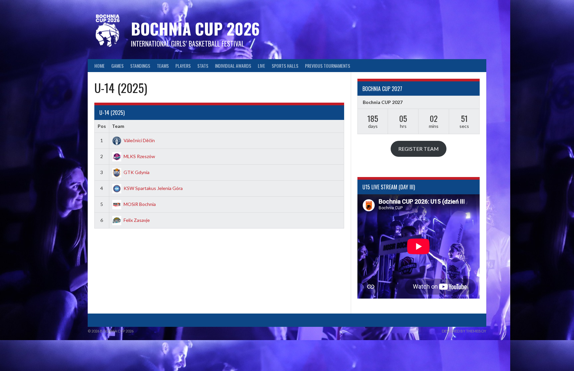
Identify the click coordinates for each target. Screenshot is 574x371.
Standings (140, 65)
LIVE (261, 65)
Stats (202, 65)
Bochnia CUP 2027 (383, 102)
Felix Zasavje (137, 220)
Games (117, 65)
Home (99, 65)
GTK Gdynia (136, 172)
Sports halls (285, 65)
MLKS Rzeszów (139, 156)
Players (183, 65)
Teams (163, 65)
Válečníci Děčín (139, 140)
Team (118, 126)
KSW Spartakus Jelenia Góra (153, 188)
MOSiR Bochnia (140, 204)
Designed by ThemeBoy (464, 331)
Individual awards (233, 65)
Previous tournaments (327, 65)
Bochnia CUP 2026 (195, 28)
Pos (102, 126)
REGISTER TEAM (418, 148)
